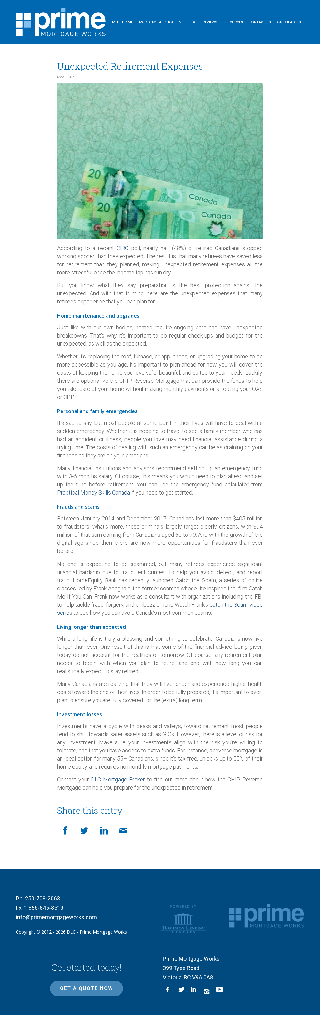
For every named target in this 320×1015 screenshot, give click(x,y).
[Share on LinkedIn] (104, 829)
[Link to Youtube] (219, 991)
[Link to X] (181, 991)
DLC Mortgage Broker (117, 779)
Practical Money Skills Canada (93, 492)
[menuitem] (122, 22)
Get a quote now (86, 988)
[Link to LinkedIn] (194, 991)
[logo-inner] (61, 22)
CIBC (122, 248)
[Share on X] (84, 829)
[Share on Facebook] (65, 829)
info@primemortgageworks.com (56, 917)
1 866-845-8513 (43, 907)
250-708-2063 (42, 898)
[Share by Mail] (123, 829)
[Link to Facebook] (169, 991)
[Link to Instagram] (206, 991)
